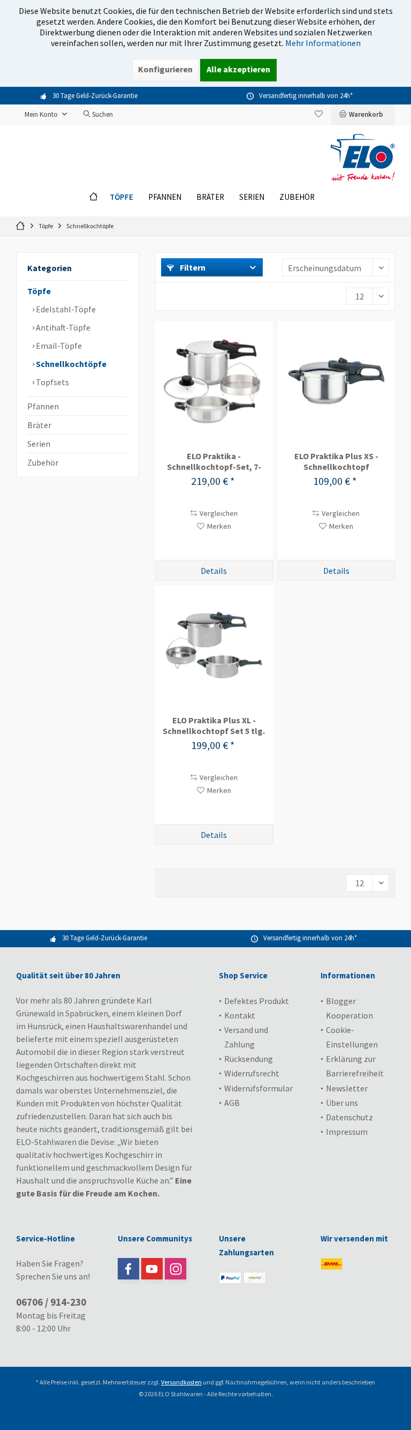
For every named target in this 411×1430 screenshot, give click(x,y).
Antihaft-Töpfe (62, 327)
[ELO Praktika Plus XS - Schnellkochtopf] (336, 381)
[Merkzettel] (319, 114)
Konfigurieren (165, 69)
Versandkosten (181, 1382)
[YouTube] (152, 1268)
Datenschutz (349, 1117)
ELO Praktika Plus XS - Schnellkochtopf (336, 461)
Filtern (192, 267)
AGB (232, 1102)
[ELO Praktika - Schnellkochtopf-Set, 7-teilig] (214, 381)
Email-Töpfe (58, 345)
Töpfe (39, 291)
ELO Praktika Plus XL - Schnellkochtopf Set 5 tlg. (214, 725)
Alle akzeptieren (238, 69)
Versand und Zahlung (246, 1037)
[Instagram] (175, 1268)
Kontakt (239, 1015)
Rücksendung (248, 1058)
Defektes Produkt (256, 1000)
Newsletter (347, 1088)
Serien (38, 443)
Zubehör (42, 462)
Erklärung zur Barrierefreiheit (355, 1066)
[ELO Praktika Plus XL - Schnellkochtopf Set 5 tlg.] (214, 645)
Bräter (39, 425)
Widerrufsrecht (251, 1073)
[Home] (95, 197)
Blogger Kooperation (349, 1008)
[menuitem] (363, 114)
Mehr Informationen (323, 43)
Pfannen (43, 406)
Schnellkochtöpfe (70, 363)
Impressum (347, 1131)
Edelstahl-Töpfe (65, 309)
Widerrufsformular (258, 1088)
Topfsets (51, 382)
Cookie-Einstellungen (352, 1037)
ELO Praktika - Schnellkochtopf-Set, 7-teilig (214, 461)
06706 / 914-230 (51, 1302)
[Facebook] (128, 1268)
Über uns (342, 1102)
